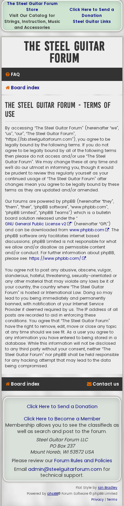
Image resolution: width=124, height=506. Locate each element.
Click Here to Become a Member (62, 419)
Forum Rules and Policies (83, 461)
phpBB (52, 493)
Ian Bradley (107, 487)
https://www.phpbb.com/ (55, 258)
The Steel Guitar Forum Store (32, 6)
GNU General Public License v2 (35, 224)
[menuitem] (12, 74)
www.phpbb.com (86, 230)
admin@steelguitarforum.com (65, 469)
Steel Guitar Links (92, 21)
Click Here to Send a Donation (91, 12)
